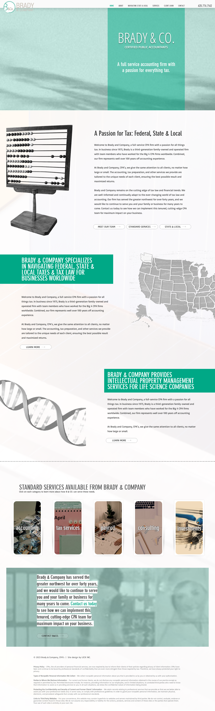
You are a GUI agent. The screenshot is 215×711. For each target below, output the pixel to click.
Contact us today (84, 604)
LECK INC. (86, 657)
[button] (156, 5)
